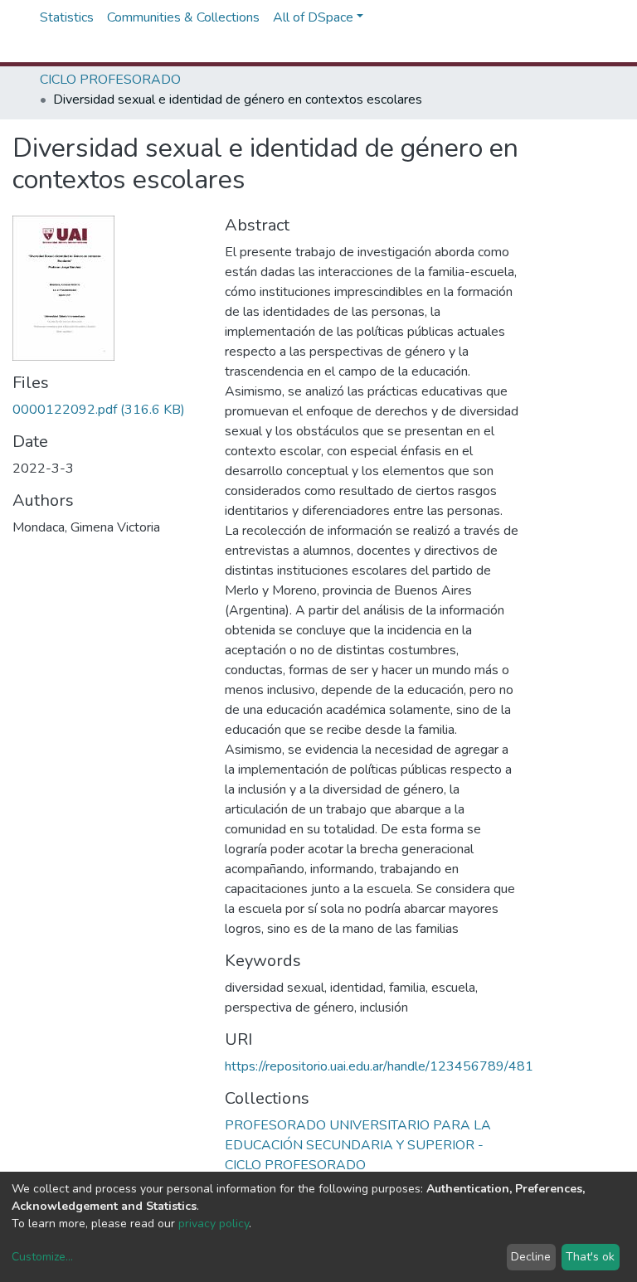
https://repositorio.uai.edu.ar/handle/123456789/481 (379, 1066)
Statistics (67, 17)
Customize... (42, 1257)
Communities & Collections (183, 17)
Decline (531, 1257)
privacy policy (213, 1223)
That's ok (590, 1257)
